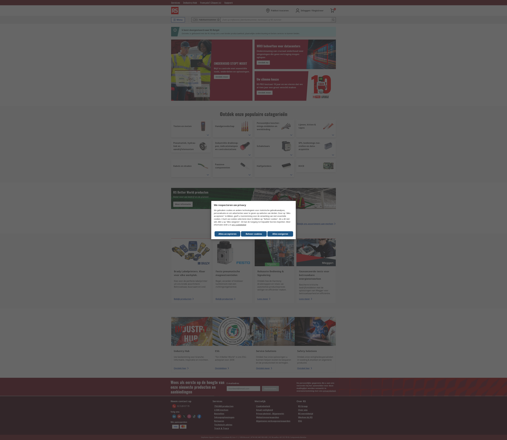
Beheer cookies (254, 233)
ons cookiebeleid (239, 224)
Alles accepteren (227, 233)
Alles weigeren (280, 233)
